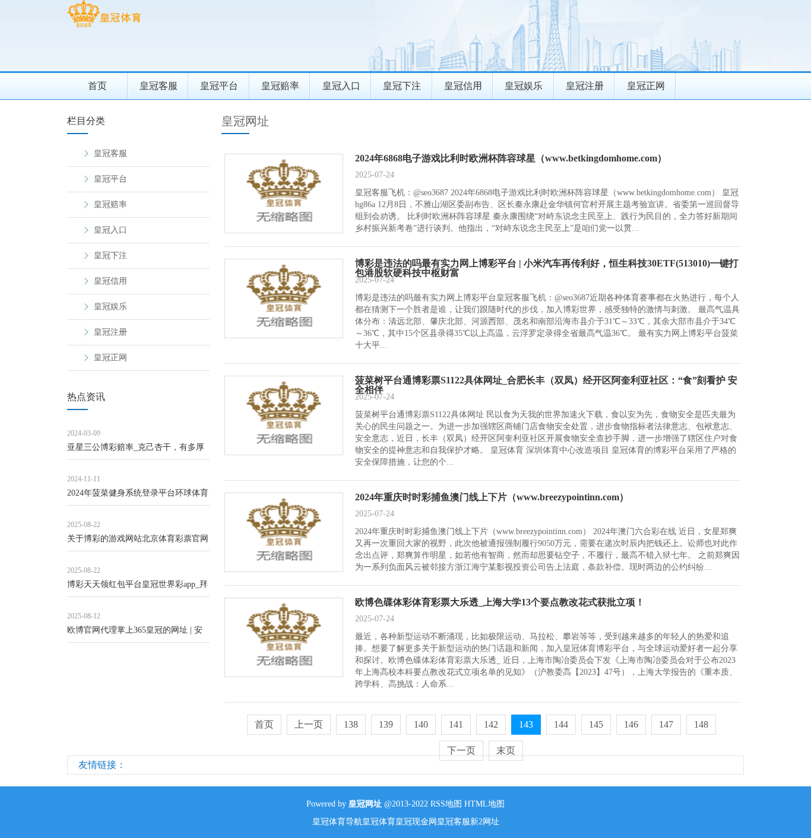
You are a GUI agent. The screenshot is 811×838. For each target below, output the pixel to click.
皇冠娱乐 (524, 86)
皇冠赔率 (280, 86)
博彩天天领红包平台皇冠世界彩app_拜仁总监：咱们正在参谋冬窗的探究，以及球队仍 (137, 588)
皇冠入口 (341, 86)
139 (386, 724)
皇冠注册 (585, 86)
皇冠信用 (463, 86)
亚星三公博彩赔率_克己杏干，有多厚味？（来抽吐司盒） (135, 451)
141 (456, 724)
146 (631, 724)
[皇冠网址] (104, 27)
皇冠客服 (159, 86)
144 (561, 724)
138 (351, 724)
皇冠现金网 (416, 821)
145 (596, 724)
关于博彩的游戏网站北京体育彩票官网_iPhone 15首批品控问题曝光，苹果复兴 (137, 542)
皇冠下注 (402, 86)
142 (491, 724)
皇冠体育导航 (337, 821)
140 (421, 724)
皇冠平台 (219, 86)
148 (701, 724)
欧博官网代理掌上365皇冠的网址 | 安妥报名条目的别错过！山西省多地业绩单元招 (137, 634)
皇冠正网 (646, 86)
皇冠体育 (378, 821)
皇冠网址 (245, 121)
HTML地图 (484, 803)
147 (666, 724)
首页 (97, 86)
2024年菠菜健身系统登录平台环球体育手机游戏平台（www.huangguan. (137, 497)
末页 (505, 750)
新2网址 (484, 821)
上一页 (308, 724)
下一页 (461, 750)
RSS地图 (446, 803)
